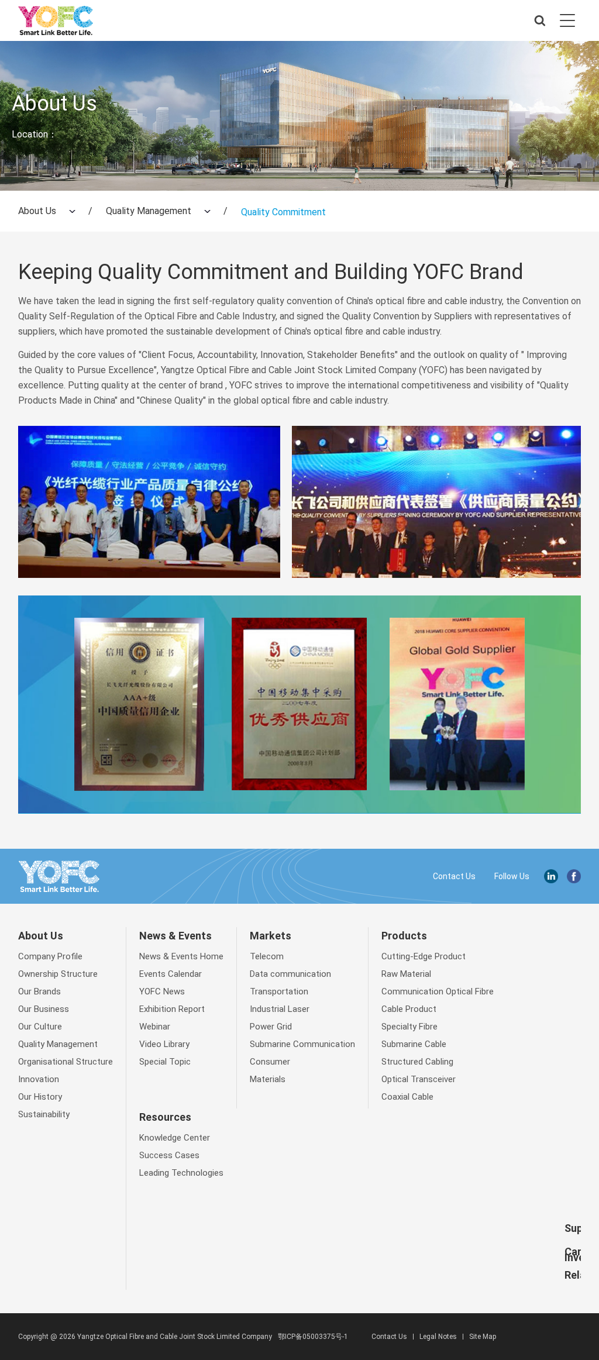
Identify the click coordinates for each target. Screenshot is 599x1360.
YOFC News (162, 991)
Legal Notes (438, 1337)
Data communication (290, 974)
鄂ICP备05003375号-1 (313, 1337)
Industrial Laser (279, 1009)
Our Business (43, 1009)
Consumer (270, 1061)
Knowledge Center (174, 1137)
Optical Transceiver (418, 1079)
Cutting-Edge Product (423, 956)
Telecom (267, 956)
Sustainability (44, 1114)
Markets (270, 935)
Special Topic (165, 1061)
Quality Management (148, 210)
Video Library (164, 1044)
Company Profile (50, 956)
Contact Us (454, 876)
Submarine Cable (413, 1044)
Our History (40, 1097)
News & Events (175, 935)
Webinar (154, 1026)
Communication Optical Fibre (437, 991)
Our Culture (40, 1026)
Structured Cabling (417, 1061)
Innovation (38, 1079)
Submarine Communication (302, 1044)
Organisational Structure (65, 1061)
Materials (267, 1079)
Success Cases (169, 1155)
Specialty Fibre (409, 1026)
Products (404, 935)
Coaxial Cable (407, 1097)
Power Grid (271, 1026)
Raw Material (406, 974)
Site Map (482, 1337)
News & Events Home (181, 956)
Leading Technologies (181, 1173)
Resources (165, 1117)
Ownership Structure (58, 974)
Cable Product (408, 1009)
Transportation (279, 991)
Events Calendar (170, 974)
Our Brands (39, 991)
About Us (37, 210)
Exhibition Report (172, 1009)
